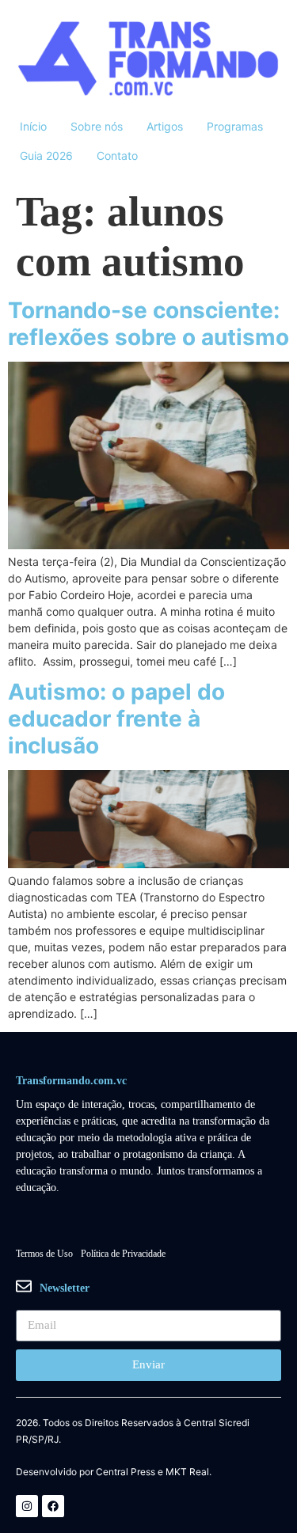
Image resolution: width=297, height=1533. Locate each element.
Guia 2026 (46, 155)
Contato (117, 155)
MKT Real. (188, 1472)
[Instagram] (27, 1506)
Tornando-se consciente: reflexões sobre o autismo (148, 324)
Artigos (165, 126)
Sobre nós (96, 126)
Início (33, 126)
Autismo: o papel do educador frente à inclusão (116, 718)
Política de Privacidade (123, 1253)
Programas (235, 126)
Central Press (125, 1472)
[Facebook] (53, 1506)
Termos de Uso (44, 1253)
